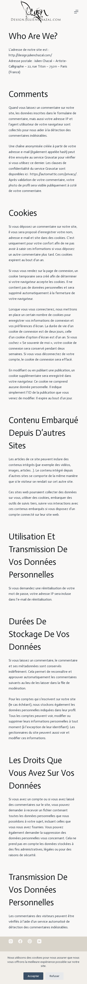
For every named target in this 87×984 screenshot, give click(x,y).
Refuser (54, 976)
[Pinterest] (30, 941)
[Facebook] (20, 941)
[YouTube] (39, 941)
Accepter (33, 976)
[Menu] (76, 12)
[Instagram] (11, 941)
